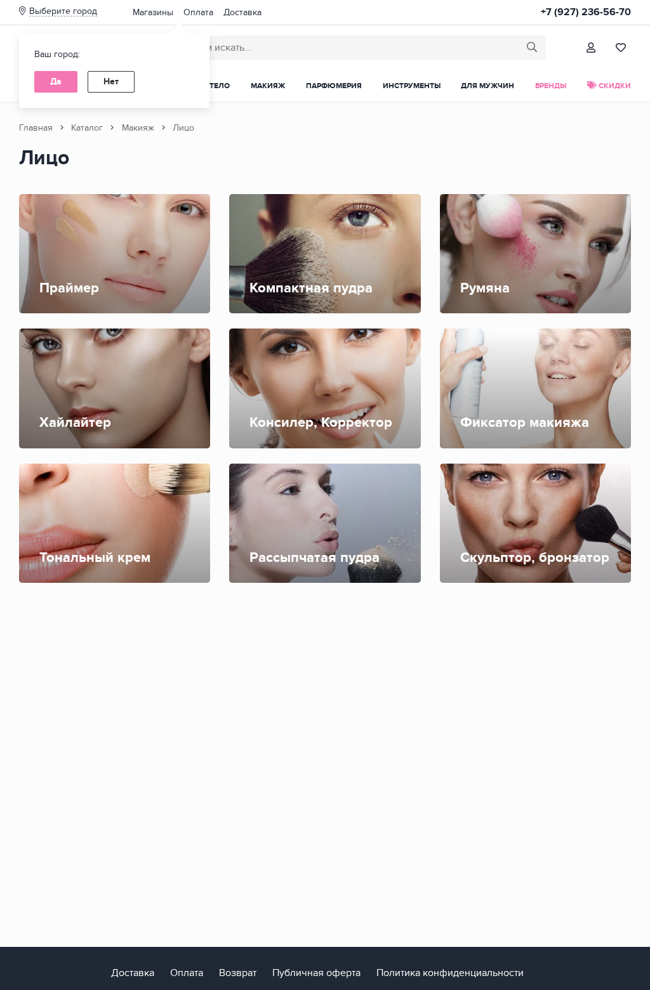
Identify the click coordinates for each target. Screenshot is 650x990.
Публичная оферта (316, 973)
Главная (36, 127)
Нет (111, 81)
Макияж (268, 86)
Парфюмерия (334, 86)
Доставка (242, 12)
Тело (219, 86)
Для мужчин (487, 86)
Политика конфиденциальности (450, 973)
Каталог (87, 127)
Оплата (198, 12)
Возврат (237, 973)
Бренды (550, 86)
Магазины (153, 12)
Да (56, 81)
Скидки (614, 86)
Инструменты (412, 86)
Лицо (183, 127)
